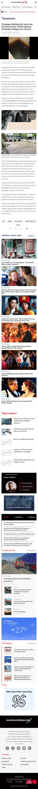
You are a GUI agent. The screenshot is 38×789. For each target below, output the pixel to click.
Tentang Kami (6, 7)
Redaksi (9, 781)
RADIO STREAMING (27, 483)
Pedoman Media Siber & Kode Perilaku (19, 779)
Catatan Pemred (27, 7)
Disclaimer (18, 781)
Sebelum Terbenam (20, 611)
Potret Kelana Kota (28, 761)
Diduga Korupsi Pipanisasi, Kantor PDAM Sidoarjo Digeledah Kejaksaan (24, 421)
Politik (23, 758)
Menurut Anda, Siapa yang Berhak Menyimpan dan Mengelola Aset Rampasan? (22, 677)
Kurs (3, 767)
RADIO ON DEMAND (27, 486)
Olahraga (5, 761)
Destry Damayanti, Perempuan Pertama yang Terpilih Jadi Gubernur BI (23, 668)
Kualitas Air (18, 221)
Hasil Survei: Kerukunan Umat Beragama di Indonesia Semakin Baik (24, 659)
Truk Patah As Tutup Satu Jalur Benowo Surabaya (23, 602)
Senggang (24, 764)
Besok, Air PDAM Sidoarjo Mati (24, 439)
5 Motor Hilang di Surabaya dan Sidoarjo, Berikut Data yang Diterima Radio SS (17, 539)
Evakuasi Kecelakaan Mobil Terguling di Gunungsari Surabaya (22, 591)
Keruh (10, 221)
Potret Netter (7, 764)
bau (4, 221)
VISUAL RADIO (26, 489)
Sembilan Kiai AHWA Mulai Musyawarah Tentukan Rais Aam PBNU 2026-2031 (17, 529)
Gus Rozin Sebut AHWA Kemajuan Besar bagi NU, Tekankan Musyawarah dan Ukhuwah (18, 544)
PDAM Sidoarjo (30, 221)
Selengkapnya (31, 550)
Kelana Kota (16, 7)
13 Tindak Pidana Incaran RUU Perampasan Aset (19, 534)
